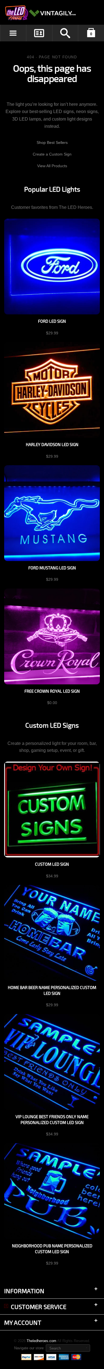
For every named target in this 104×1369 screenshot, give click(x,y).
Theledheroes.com (41, 1341)
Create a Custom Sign (52, 154)
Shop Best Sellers (52, 142)
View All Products (52, 166)
